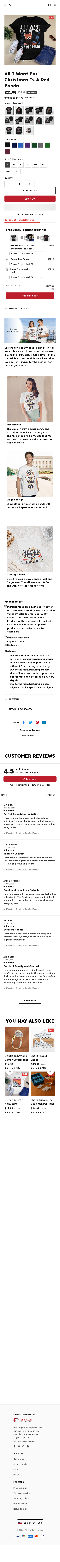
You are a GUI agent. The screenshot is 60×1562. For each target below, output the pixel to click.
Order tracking (20, 1464)
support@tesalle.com (24, 1441)
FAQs (15, 1469)
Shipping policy (21, 1498)
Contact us (18, 1459)
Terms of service (21, 1493)
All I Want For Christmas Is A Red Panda (21, 833)
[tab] (23, 61)
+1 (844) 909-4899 (22, 1438)
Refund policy (20, 1509)
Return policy (20, 1503)
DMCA (16, 1475)
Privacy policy (20, 1488)
